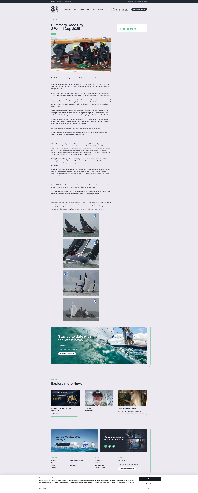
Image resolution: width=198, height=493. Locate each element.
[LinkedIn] (131, 29)
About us (53, 460)
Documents (98, 460)
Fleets (93, 9)
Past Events (98, 462)
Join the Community (139, 9)
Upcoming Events (100, 467)
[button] (144, 1)
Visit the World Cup (63, 444)
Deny (149, 489)
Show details (42, 488)
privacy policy (75, 349)
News (87, 9)
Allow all (149, 478)
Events (82, 9)
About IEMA (67, 9)
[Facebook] (128, 29)
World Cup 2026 (99, 465)
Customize (149, 484)
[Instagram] (124, 29)
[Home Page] (54, 9)
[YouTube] (113, 446)
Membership (73, 465)
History (75, 9)
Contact (100, 9)
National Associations (76, 460)
